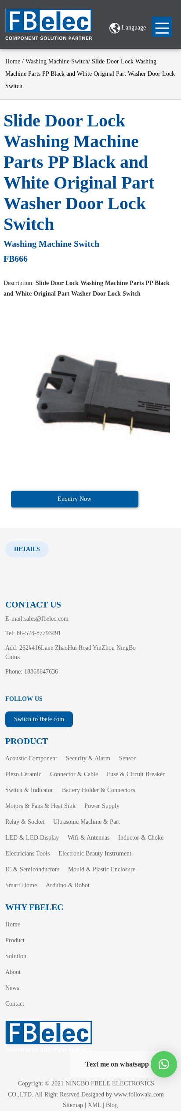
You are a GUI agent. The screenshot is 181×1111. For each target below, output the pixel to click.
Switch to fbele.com (39, 719)
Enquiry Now (74, 499)
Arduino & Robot (68, 885)
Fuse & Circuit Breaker (136, 774)
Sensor (127, 758)
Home (12, 61)
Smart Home (21, 885)
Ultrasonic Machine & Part (86, 821)
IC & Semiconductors (32, 869)
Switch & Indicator (29, 790)
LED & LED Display (32, 837)
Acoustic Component (31, 758)
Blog (112, 1105)
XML (94, 1105)
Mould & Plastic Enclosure (101, 869)
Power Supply (101, 806)
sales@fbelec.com (46, 618)
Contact (14, 1003)
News (12, 988)
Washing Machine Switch (56, 61)
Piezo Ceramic (23, 774)
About (13, 972)
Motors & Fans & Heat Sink (40, 806)
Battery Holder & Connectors (98, 790)
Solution (15, 956)
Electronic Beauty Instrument (94, 853)
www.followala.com (139, 1094)
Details (27, 549)
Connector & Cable (74, 774)
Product (15, 940)
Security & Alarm (88, 758)
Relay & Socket (24, 821)
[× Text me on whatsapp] (164, 1064)
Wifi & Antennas (88, 837)
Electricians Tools (27, 853)
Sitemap (73, 1105)
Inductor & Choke (140, 837)
